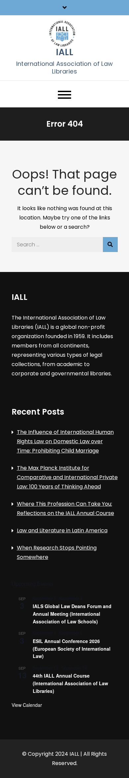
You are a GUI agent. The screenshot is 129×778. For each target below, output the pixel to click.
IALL (64, 52)
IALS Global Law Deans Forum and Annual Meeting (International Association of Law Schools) (72, 613)
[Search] (110, 244)
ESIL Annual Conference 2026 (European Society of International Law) (71, 648)
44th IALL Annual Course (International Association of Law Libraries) (70, 683)
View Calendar (27, 705)
